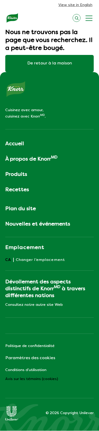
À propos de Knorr (31, 159)
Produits (16, 174)
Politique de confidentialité (30, 346)
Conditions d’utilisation (25, 370)
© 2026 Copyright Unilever (70, 413)
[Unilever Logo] (11, 413)
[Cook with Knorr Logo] (12, 18)
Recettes (17, 190)
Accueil (14, 144)
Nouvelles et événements (37, 224)
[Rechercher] (76, 17)
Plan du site (20, 209)
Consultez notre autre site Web (34, 305)
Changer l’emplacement (40, 260)
